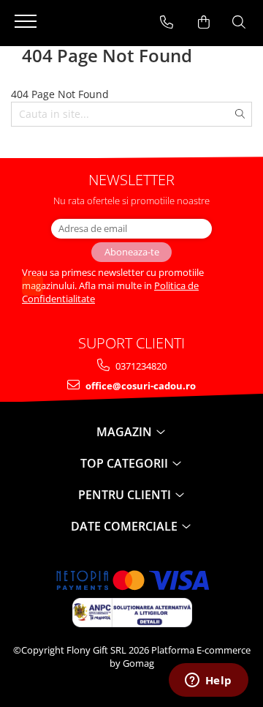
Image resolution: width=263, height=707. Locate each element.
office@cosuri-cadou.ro (139, 385)
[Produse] (27, 26)
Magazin (125, 432)
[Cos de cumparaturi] (204, 22)
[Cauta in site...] (239, 22)
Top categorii (125, 463)
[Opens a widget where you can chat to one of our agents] (208, 681)
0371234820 (140, 366)
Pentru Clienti (126, 495)
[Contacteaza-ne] (166, 22)
